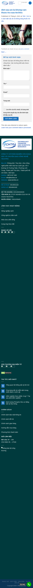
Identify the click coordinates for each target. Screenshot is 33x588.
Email (5, 92)
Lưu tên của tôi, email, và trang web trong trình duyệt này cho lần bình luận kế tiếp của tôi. (16, 112)
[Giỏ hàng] (30, 3)
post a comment (25, 49)
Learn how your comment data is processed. (16, 127)
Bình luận (6, 68)
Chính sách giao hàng (8, 423)
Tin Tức (28, 581)
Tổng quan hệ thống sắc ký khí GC (17, 385)
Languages (24, 2)
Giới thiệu (13, 581)
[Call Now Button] (29, 584)
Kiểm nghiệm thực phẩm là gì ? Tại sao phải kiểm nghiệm (18, 397)
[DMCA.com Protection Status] (6, 373)
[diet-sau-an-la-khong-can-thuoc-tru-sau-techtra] (16, 35)
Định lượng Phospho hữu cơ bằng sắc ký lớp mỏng (17, 403)
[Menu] (19, 2)
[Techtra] (8, 3)
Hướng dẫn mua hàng (8, 428)
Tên (5, 83)
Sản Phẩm (21, 581)
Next (3, 52)
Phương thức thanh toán (9, 432)
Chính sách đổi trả (7, 419)
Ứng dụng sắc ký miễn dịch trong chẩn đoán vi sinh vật (17, 391)
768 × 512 (25, 16)
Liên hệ (16, 583)
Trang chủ (5, 581)
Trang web (6, 100)
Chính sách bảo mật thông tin (11, 415)
